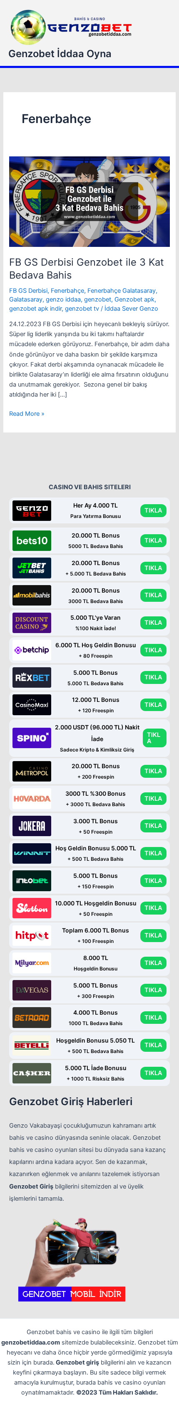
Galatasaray (25, 299)
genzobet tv (82, 308)
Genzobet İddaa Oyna (60, 54)
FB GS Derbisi (28, 290)
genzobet (97, 299)
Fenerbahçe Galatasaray (121, 290)
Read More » (27, 414)
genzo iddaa (63, 299)
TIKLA (153, 510)
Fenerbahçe (67, 290)
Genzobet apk (134, 299)
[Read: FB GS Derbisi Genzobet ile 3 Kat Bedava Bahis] (89, 201)
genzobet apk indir (35, 308)
